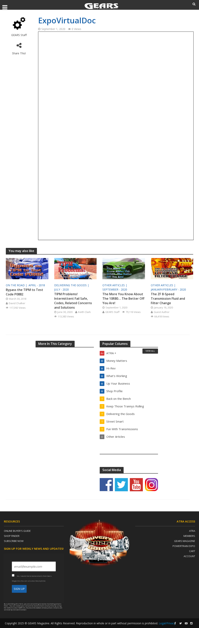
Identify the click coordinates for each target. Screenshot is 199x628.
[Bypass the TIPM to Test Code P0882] (27, 268)
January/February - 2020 (168, 289)
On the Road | (17, 285)
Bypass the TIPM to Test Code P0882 (24, 292)
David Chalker (17, 303)
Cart (192, 551)
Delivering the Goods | (72, 285)
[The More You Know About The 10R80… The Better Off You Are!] (123, 268)
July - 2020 (61, 289)
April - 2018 (37, 285)
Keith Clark (84, 312)
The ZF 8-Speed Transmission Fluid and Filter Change (168, 298)
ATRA (192, 531)
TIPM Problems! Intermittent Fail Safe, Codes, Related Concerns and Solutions (73, 301)
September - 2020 (114, 289)
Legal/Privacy (167, 623)
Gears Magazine (184, 541)
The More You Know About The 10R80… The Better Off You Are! (123, 298)
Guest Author (161, 312)
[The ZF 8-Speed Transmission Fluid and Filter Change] (172, 268)
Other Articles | (115, 285)
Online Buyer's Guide (17, 531)
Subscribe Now (14, 541)
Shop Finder (11, 536)
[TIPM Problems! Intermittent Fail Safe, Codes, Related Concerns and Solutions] (75, 268)
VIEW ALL (150, 350)
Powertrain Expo (184, 546)
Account (189, 556)
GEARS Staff (19, 35)
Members (189, 536)
